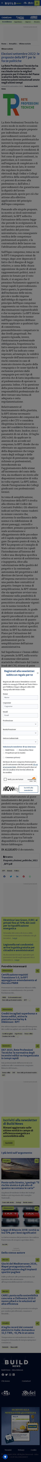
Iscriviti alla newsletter (28, 789)
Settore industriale (10, 738)
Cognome (7, 703)
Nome (5, 694)
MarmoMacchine (26, 750)
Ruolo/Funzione (9, 729)
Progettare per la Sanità (15, 753)
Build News (9, 750)
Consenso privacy (12, 757)
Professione (8, 721)
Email (5, 712)
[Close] (37, 673)
